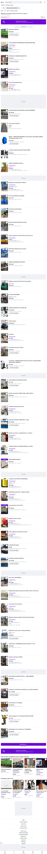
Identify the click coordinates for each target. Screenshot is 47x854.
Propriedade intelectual (23, 834)
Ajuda (23, 819)
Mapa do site (23, 836)
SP (5, 10)
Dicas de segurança (23, 821)
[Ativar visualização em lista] (42, 17)
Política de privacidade (23, 832)
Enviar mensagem (14, 34)
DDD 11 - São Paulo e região (12, 10)
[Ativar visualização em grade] (44, 17)
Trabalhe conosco (23, 838)
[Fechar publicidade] (1, 843)
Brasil (2, 10)
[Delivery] (4, 22)
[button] (23, 2)
